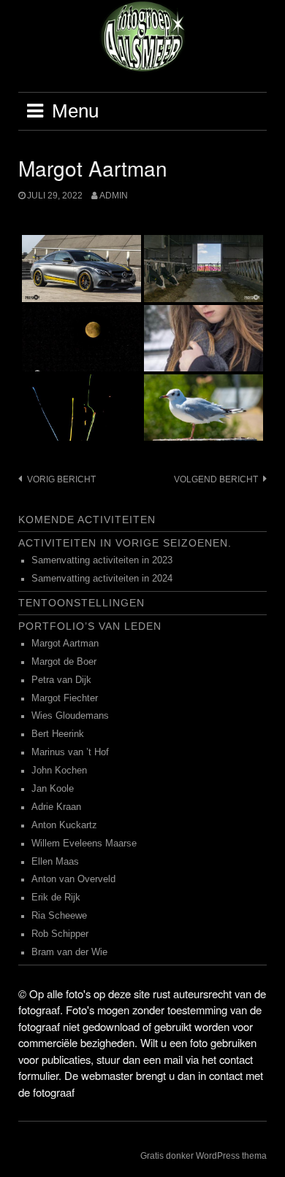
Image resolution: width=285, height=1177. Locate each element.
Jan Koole (52, 789)
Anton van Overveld (73, 879)
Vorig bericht (61, 479)
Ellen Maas (55, 862)
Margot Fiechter (64, 698)
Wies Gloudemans (70, 716)
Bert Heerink (57, 734)
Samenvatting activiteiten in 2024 (101, 579)
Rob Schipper (59, 934)
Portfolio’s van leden (90, 626)
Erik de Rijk (55, 897)
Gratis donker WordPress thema (203, 1156)
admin (113, 195)
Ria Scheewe (59, 916)
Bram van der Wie (69, 952)
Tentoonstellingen (81, 603)
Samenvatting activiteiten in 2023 (101, 560)
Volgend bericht (216, 479)
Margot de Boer (63, 662)
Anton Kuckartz (64, 825)
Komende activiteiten (87, 519)
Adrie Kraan (56, 807)
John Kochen (59, 770)
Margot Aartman (65, 643)
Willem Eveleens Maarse (84, 843)
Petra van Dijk (61, 680)
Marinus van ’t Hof (70, 752)
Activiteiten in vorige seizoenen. (125, 543)
